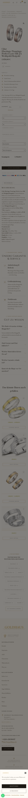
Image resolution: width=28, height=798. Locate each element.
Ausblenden (14, 791)
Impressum (22, 795)
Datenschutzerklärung (15, 795)
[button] (25, 773)
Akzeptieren (14, 786)
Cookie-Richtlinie (7, 795)
